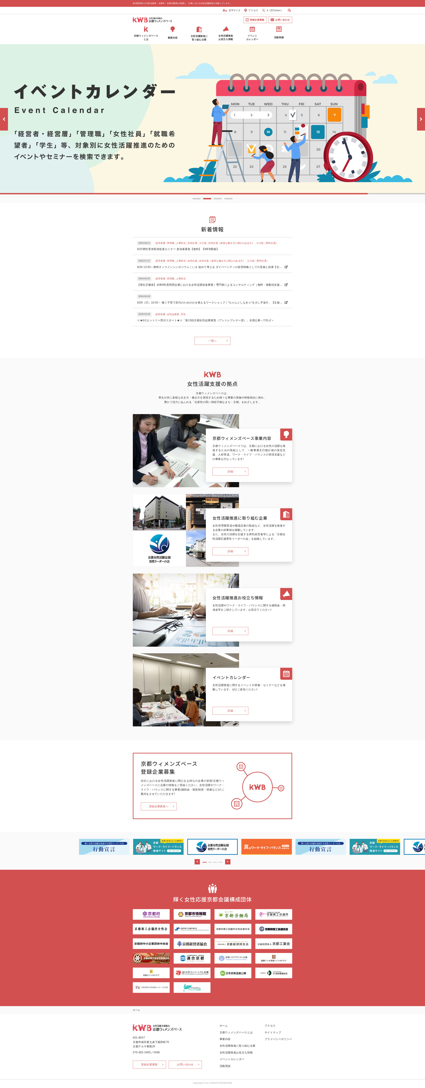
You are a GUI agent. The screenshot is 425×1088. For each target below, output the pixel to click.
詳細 (230, 471)
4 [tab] (228, 198)
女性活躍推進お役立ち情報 (236, 1052)
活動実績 (225, 1066)
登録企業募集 (257, 19)
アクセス (253, 10)
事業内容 (225, 1039)
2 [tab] (207, 198)
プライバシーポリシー (278, 1039)
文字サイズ (234, 10)
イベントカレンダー (232, 1059)
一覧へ (212, 340)
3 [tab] (218, 198)
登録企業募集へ (159, 806)
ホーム (224, 1025)
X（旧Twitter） (275, 10)
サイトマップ (273, 1032)
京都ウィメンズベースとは (236, 1032)
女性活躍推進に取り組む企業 (237, 1045)
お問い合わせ (282, 19)
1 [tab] (197, 198)
